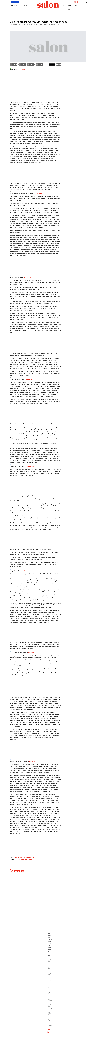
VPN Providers (48, 1029)
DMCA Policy (48, 1032)
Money (76, 5)
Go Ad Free (49, 953)
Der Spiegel (32, 761)
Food (34, 5)
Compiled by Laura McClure (18, 26)
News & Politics (15, 5)
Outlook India (27, 277)
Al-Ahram (25, 571)
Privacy (49, 941)
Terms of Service (50, 945)
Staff (49, 937)
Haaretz (24, 69)
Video (83, 5)
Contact (50, 939)
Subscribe (15, 2)
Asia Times (31, 653)
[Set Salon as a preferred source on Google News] (52, 64)
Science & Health (65, 5)
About (49, 935)
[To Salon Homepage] (48, 4)
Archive (50, 949)
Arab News (39, 193)
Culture (26, 5)
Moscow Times (31, 466)
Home (49, 933)
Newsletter (68, 2)
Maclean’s (29, 379)
